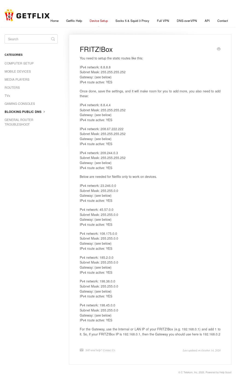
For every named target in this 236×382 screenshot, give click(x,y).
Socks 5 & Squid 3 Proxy (132, 20)
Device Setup (99, 20)
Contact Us (109, 350)
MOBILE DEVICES (18, 71)
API (207, 20)
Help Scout (225, 372)
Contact (222, 20)
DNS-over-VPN (187, 20)
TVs (7, 95)
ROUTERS (12, 87)
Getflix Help (74, 20)
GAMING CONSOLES (20, 103)
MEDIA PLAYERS (17, 79)
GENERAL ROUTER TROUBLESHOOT (19, 122)
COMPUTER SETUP (19, 63)
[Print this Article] (219, 49)
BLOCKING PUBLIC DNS (23, 111)
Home (54, 20)
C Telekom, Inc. (189, 372)
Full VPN (163, 20)
